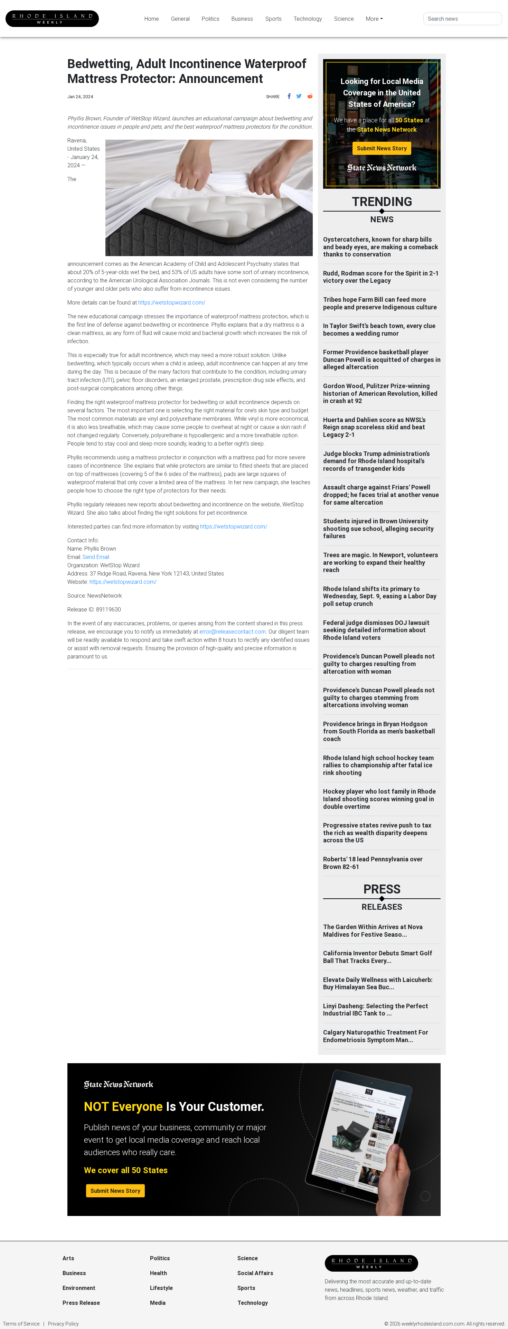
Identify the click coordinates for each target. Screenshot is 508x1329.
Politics (210, 18)
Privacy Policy (63, 1324)
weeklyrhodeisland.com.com (433, 1324)
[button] (289, 96)
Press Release (81, 1302)
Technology (308, 18)
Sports (273, 18)
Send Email (96, 556)
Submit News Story (382, 148)
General (180, 18)
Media (158, 1302)
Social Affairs (255, 1273)
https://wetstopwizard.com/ (171, 302)
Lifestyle (161, 1287)
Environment (79, 1287)
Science (344, 18)
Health (158, 1273)
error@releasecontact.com (232, 631)
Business (242, 18)
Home (151, 18)
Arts (68, 1258)
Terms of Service (21, 1324)
